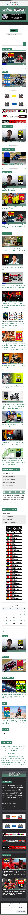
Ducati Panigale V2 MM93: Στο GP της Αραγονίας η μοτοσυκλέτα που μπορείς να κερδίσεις (14, 305)
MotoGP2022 (9, 758)
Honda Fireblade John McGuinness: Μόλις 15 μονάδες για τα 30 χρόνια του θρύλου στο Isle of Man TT (14, 226)
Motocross (4, 754)
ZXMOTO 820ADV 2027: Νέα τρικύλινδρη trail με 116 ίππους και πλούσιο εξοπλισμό (14, 368)
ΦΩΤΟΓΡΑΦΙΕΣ (22, 764)
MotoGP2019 (4, 756)
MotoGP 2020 (15, 756)
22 (21, 621)
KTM (20, 748)
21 (17, 621)
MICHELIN (13, 750)
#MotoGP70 (3, 746)
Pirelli (14, 760)
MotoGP (11, 753)
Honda (13, 748)
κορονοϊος (3, 766)
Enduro (2, 748)
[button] (14, 473)
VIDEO (9, 762)
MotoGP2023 (21, 758)
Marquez (7, 750)
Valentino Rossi (4, 762)
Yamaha (23, 762)
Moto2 (22, 750)
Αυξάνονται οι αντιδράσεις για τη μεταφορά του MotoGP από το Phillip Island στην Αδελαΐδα (13, 462)
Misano (19, 750)
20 (14, 621)
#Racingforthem (10, 746)
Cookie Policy (7, 909)
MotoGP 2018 (18, 754)
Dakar (21, 746)
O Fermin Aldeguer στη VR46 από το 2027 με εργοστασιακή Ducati (14, 207)
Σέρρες (17, 764)
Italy (16, 748)
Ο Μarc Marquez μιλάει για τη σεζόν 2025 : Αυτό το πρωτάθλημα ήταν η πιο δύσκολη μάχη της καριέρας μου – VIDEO (13, 873)
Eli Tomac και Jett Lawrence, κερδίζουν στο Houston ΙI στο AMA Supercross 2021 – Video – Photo (14, 696)
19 (10, 621)
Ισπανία (8, 764)
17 (3, 621)
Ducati (24, 746)
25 (6, 624)
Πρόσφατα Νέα (6, 233)
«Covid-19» (3, 764)
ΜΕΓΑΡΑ (11, 764)
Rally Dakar (21, 760)
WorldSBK (14, 762)
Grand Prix (7, 748)
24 (3, 624)
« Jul (3, 631)
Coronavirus (17, 746)
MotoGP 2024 (10, 760)
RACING (17, 760)
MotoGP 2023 (4, 760)
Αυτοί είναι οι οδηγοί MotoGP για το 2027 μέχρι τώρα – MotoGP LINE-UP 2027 (13, 325)
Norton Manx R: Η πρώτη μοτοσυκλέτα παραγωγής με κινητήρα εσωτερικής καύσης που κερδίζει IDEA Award (13, 406)
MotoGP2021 (4, 758)
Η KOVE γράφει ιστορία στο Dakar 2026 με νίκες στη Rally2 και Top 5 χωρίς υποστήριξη (14, 722)
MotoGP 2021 (22, 756)
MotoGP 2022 (15, 758)
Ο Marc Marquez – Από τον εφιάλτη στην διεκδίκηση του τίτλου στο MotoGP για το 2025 (13, 893)
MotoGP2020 (10, 756)
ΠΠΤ (14, 764)
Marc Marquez (8, 790)
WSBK (18, 762)
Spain (25, 760)
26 (10, 624)
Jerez (18, 748)
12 (10, 618)
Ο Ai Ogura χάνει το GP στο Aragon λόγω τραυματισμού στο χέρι (13, 189)
